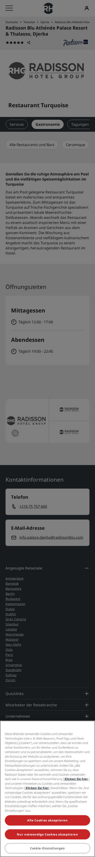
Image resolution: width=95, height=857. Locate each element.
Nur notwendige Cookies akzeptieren (47, 834)
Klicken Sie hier (76, 779)
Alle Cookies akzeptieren (47, 820)
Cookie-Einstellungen (47, 848)
